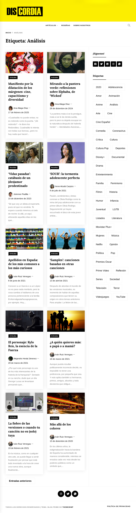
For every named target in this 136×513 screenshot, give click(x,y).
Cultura (114, 139)
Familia (100, 183)
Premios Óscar (104, 261)
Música (115, 235)
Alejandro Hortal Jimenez (25, 358)
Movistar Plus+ (104, 227)
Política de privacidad (118, 506)
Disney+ (100, 157)
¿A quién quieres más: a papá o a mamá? (65, 344)
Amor (99, 96)
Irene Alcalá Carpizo (64, 186)
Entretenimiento (104, 174)
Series (99, 279)
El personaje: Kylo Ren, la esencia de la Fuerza (22, 346)
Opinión (114, 244)
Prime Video (102, 270)
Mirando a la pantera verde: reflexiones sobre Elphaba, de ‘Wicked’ (65, 89)
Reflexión (121, 270)
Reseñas (65, 25)
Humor (99, 200)
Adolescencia (115, 87)
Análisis (114, 104)
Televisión (101, 288)
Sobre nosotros (81, 25)
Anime (99, 104)
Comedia (100, 131)
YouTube (120, 297)
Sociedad (115, 279)
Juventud (101, 209)
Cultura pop (102, 148)
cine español (103, 122)
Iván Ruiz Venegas (22, 276)
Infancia (114, 200)
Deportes (120, 148)
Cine (109, 113)
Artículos (51, 25)
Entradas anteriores (20, 481)
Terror (116, 288)
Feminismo (116, 183)
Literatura (117, 218)
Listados (100, 218)
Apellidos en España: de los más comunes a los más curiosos (23, 264)
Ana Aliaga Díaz (21, 108)
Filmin (99, 192)
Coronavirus (118, 131)
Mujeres (100, 235)
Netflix (99, 244)
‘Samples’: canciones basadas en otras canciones (64, 264)
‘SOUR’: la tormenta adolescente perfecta (65, 176)
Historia (113, 192)
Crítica (99, 139)
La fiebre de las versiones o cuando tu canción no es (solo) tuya (24, 429)
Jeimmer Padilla (21, 194)
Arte (98, 113)
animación (114, 96)
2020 (98, 87)
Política (100, 253)
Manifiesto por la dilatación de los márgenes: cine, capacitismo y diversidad (20, 91)
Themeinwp (67, 507)
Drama (99, 165)
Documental (118, 157)
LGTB (116, 209)
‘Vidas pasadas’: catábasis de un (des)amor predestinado (19, 180)
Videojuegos (102, 297)
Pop (113, 253)
